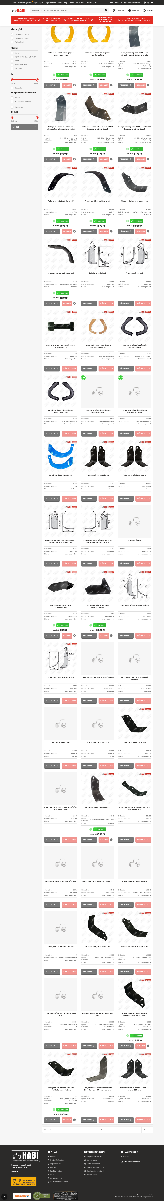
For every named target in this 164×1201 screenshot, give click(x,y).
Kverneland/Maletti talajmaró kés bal (60, 1014)
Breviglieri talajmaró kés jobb (61, 946)
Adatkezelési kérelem (59, 1182)
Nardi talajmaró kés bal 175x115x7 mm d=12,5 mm (135, 1089)
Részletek (50, 85)
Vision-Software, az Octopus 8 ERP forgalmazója (134, 1197)
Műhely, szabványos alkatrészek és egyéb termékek (136, 19)
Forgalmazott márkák (96, 1167)
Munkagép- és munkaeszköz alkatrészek (105, 19)
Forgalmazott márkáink (53, 3)
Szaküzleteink (56, 1171)
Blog (65, 3)
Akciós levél (79, 3)
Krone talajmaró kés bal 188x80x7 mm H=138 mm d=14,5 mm (98, 541)
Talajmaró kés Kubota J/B (60, 475)
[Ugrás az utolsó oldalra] (150, 1130)
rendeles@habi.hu (132, 3)
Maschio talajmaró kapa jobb (134, 201)
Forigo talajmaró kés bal (97, 742)
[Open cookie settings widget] (4, 1196)
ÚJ (84, 377)
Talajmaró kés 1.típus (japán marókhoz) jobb (61, 411)
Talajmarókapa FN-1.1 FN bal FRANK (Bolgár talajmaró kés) (97, 128)
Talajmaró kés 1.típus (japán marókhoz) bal (134, 346)
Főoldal (13, 3)
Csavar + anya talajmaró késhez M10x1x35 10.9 (60, 346)
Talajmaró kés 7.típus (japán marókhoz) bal (98, 411)
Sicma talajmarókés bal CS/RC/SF (60, 881)
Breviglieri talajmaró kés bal (134, 881)
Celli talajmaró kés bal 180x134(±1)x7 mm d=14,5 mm (60, 808)
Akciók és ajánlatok (25, 3)
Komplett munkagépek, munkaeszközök (78, 19)
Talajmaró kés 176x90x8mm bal (61, 677)
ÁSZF (52, 1174)
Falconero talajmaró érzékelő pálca (98, 677)
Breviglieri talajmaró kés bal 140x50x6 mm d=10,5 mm (134, 1014)
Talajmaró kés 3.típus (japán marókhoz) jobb (61, 54)
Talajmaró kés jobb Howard (97, 807)
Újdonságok (38, 3)
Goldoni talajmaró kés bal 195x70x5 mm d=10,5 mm (135, 808)
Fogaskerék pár (134, 540)
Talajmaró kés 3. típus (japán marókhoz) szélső (97, 346)
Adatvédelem (56, 1178)
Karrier (71, 3)
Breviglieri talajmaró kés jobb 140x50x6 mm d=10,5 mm (61, 1089)
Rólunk (53, 1156)
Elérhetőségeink (91, 3)
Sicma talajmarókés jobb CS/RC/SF (97, 881)
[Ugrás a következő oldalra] (144, 1130)
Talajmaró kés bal (134, 273)
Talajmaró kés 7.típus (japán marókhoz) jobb (134, 411)
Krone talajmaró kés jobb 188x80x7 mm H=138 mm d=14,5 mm (60, 541)
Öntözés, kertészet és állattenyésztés (52, 19)
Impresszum (55, 1163)
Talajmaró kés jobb (97, 273)
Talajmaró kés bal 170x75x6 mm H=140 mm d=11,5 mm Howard (97, 1089)
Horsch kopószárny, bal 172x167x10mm (60, 606)
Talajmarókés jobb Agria (134, 742)
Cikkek (126, 1156)
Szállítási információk (95, 1171)
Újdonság (19, 107)
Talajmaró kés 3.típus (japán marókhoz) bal (98, 54)
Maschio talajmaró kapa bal (61, 273)
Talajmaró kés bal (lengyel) (97, 201)
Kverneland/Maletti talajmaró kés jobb (97, 1014)
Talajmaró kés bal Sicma (97, 475)
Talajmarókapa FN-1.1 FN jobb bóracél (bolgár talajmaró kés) (134, 54)
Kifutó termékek (93, 1163)
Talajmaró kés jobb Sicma (134, 475)
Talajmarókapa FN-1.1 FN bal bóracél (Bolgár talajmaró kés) (61, 128)
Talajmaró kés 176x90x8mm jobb (134, 605)
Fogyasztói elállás (94, 1156)
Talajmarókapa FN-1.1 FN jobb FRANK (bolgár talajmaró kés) (134, 128)
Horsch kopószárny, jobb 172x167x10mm (98, 606)
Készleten (19, 88)
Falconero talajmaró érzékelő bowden (134, 678)
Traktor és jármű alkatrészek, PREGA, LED (25, 19)
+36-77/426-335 (115, 3)
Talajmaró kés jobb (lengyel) (61, 201)
